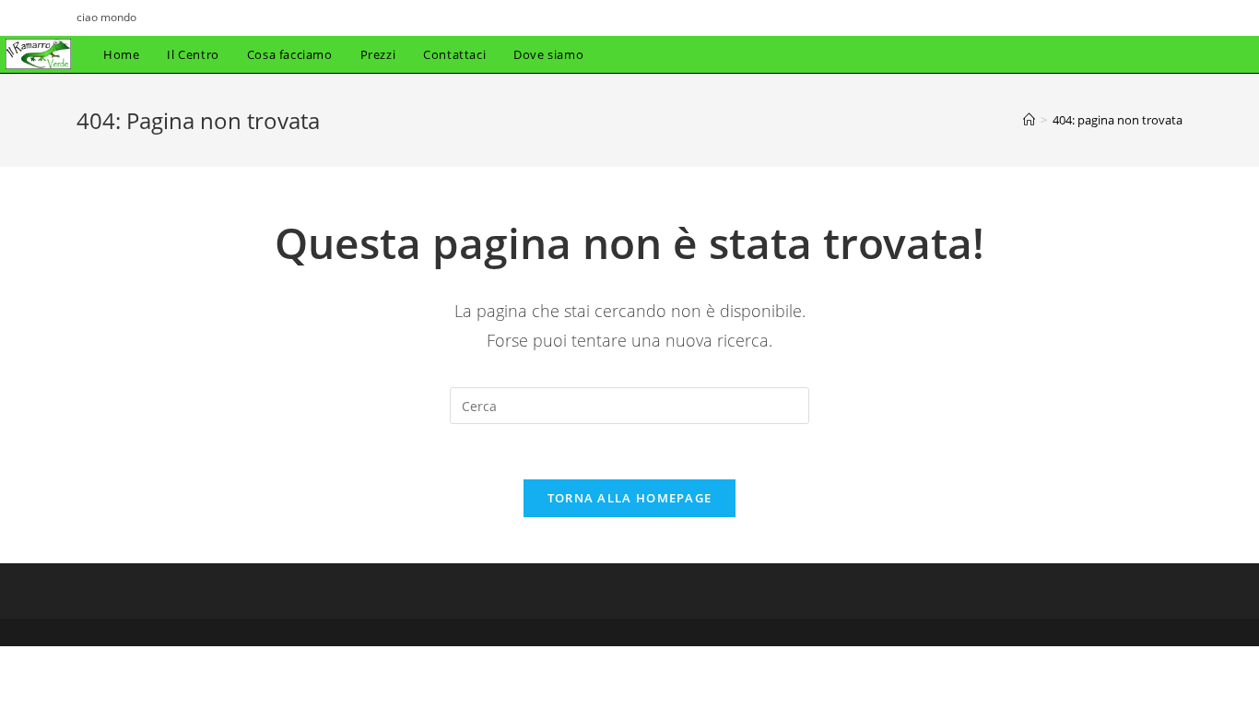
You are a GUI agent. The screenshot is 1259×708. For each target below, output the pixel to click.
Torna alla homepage (629, 498)
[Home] (1029, 120)
